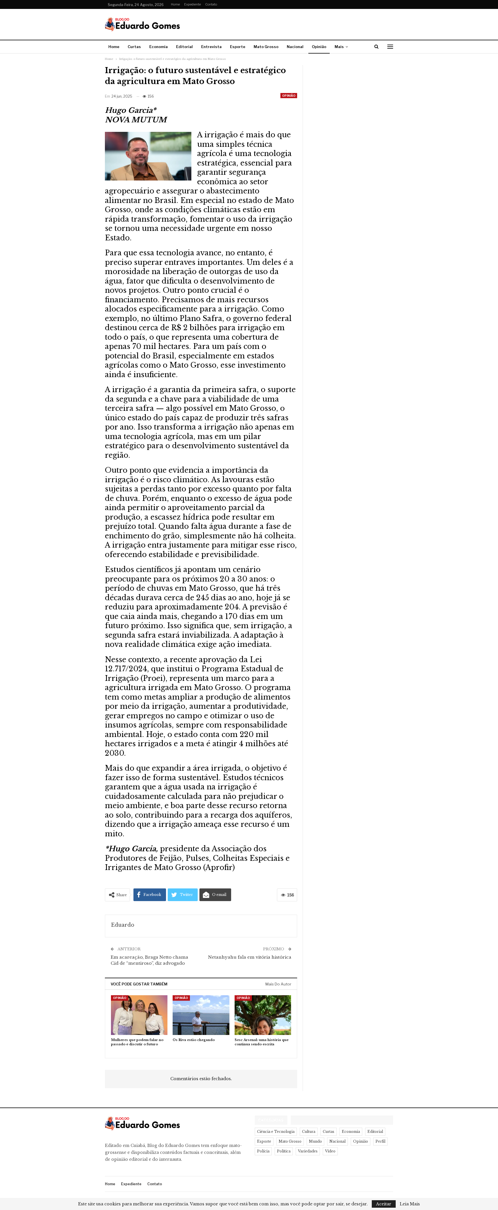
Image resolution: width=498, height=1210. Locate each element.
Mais (339, 46)
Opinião (319, 46)
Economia (158, 46)
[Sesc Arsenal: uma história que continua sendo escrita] (263, 1015)
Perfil (380, 1141)
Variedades (308, 1151)
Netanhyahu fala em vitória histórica (249, 957)
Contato (211, 4)
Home (175, 4)
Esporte (237, 46)
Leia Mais (410, 1204)
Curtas (134, 46)
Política (283, 1151)
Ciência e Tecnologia (276, 1131)
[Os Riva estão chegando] (201, 1015)
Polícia (263, 1151)
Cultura (308, 1131)
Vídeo (330, 1151)
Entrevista (211, 46)
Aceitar (383, 1204)
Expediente (192, 4)
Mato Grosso (266, 46)
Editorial (184, 46)
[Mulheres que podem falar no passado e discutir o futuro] (139, 1015)
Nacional (295, 46)
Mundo (315, 1141)
